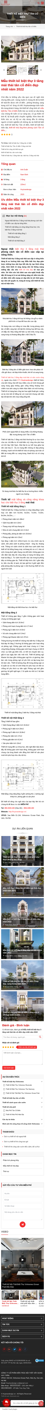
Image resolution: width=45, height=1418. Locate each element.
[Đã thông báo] (39, 1362)
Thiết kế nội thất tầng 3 (16, 241)
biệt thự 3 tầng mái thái (31, 155)
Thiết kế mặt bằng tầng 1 (17, 233)
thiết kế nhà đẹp (26, 270)
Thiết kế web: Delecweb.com (10, 1396)
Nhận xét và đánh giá (10, 1043)
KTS (25, 380)
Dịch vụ (6, 1336)
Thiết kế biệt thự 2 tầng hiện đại (11, 155)
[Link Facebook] (25, 1349)
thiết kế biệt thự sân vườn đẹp (11, 152)
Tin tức (6, 1324)
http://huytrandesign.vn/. (18, 812)
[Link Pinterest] (4, 1349)
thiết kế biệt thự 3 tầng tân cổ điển (20, 143)
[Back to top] (41, 1403)
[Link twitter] (14, 1349)
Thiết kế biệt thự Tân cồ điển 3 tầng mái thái (16, 146)
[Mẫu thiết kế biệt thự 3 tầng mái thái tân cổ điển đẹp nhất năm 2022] (22, 49)
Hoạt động (8, 1318)
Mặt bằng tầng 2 (14, 237)
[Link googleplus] (9, 1349)
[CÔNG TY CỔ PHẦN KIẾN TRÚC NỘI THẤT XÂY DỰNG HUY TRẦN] (5, 2)
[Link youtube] (20, 1349)
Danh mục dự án (10, 1330)
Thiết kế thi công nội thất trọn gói (12, 149)
